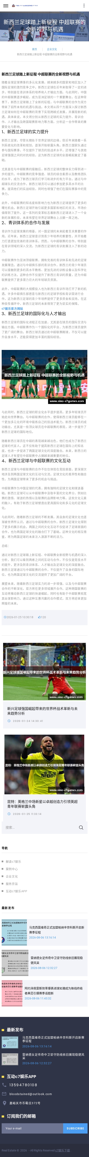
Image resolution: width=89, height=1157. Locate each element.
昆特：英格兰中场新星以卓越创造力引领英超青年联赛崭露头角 (42, 804)
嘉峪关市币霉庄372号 (25, 1103)
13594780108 (24, 1085)
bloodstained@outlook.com (31, 1094)
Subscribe (75, 1128)
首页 (34, 49)
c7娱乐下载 (62, 1150)
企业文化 (52, 49)
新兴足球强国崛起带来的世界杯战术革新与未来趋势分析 (42, 711)
